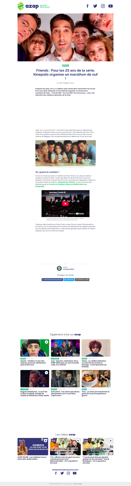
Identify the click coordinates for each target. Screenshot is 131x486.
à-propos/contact (77, 483)
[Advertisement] (65, 112)
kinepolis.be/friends (66, 182)
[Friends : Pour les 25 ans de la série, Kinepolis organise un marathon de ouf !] (65, 37)
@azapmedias (68, 269)
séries (65, 65)
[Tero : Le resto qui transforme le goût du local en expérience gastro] (96, 378)
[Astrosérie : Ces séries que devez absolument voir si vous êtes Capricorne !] (65, 378)
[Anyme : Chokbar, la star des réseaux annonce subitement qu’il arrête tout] (34, 348)
